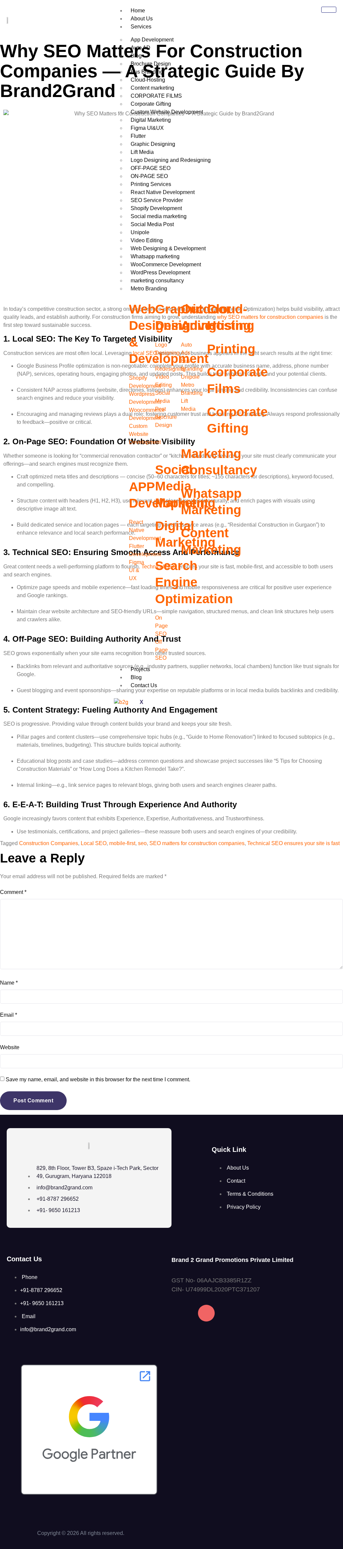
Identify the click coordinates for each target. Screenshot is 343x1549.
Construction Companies (48, 843)
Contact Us (144, 685)
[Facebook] (180, 1313)
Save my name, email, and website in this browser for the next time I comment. (98, 1079)
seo (142, 843)
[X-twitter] (259, 1313)
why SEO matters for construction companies (270, 317)
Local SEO (94, 843)
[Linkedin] (232, 1313)
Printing (231, 349)
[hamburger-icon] (328, 10)
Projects (140, 669)
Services (141, 26)
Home (138, 10)
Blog (136, 677)
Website (9, 1047)
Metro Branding (149, 288)
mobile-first (122, 843)
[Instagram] (206, 1313)
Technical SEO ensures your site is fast (293, 843)
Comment (13, 892)
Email (8, 1015)
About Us (142, 18)
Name (9, 983)
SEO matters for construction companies (197, 843)
